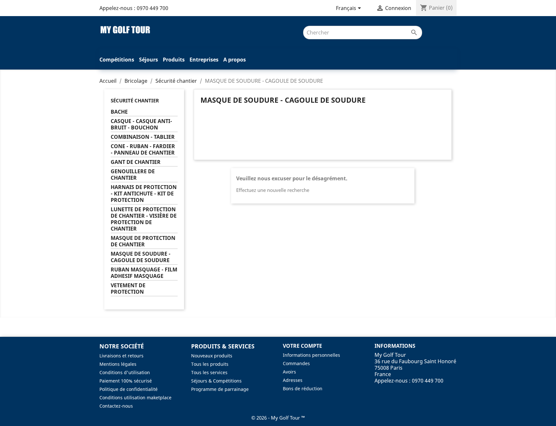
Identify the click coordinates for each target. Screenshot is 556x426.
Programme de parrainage (220, 389)
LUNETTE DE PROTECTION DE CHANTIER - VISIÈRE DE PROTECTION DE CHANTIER (144, 219)
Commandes (296, 363)
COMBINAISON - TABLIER (143, 137)
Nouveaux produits (211, 356)
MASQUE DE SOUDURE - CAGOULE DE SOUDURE (141, 257)
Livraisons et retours (121, 356)
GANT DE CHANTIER (136, 162)
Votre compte (302, 345)
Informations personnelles (311, 355)
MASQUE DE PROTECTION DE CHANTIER (143, 241)
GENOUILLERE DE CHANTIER (133, 174)
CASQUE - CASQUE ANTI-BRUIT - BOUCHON (141, 124)
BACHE (119, 112)
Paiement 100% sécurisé (125, 381)
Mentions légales (117, 364)
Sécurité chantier (135, 100)
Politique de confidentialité (128, 389)
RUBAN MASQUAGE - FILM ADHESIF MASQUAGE (144, 272)
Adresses (292, 380)
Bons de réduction (302, 388)
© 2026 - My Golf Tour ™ (278, 417)
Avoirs (289, 372)
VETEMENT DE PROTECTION (128, 288)
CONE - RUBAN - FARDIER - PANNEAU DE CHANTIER (143, 149)
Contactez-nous (116, 406)
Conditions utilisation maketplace (135, 397)
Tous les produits (209, 364)
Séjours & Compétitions (216, 381)
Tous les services (209, 372)
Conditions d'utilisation (124, 372)
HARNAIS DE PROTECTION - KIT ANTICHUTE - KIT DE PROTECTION (144, 194)
